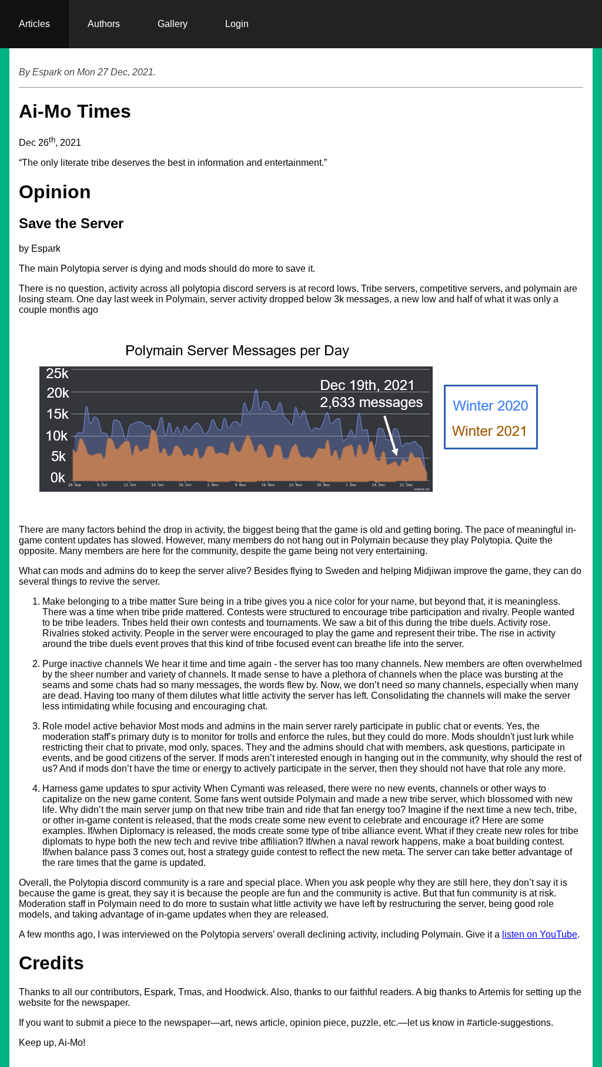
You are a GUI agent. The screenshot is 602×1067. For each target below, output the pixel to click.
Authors (104, 24)
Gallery (173, 24)
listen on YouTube (539, 934)
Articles (34, 24)
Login (237, 24)
